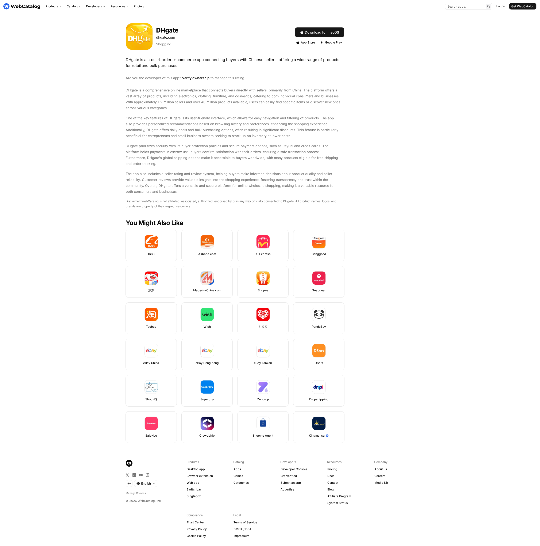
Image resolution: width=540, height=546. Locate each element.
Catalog (72, 6)
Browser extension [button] (200, 476)
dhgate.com (165, 37)
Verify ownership (195, 78)
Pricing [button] (332, 469)
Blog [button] (330, 489)
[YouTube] (141, 475)
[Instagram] (147, 475)
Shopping (163, 44)
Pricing (139, 6)
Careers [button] (379, 476)
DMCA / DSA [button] (242, 529)
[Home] (21, 6)
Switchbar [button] (194, 489)
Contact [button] (332, 482)
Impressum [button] (241, 536)
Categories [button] (241, 482)
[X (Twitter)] (127, 475)
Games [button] (238, 476)
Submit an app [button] (291, 482)
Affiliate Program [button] (339, 496)
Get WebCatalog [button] (522, 6)
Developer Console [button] (294, 469)
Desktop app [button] (196, 469)
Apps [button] (237, 469)
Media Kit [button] (381, 482)
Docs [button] (331, 476)
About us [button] (380, 469)
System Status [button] (337, 503)
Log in (500, 6)
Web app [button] (193, 482)
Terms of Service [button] (245, 522)
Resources (118, 6)
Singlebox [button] (194, 496)
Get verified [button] (289, 476)
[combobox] (145, 483)
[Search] (488, 6)
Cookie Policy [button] (196, 536)
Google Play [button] (333, 42)
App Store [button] (308, 42)
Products (52, 6)
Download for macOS (322, 32)
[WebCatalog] (129, 463)
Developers (94, 6)
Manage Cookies (136, 493)
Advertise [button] (287, 489)
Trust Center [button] (195, 522)
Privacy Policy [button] (197, 529)
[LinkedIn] (134, 475)
